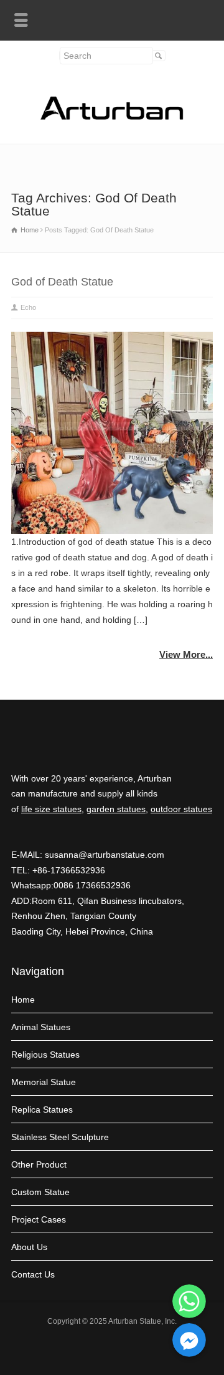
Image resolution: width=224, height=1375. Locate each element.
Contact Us (33, 1274)
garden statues (116, 809)
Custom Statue (40, 1192)
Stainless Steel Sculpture (60, 1137)
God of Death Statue (62, 281)
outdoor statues (181, 809)
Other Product (39, 1164)
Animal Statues (40, 1027)
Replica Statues (42, 1109)
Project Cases (38, 1219)
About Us (29, 1247)
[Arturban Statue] (112, 117)
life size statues (51, 809)
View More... (186, 654)
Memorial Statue (43, 1082)
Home (23, 1000)
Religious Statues (45, 1055)
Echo (28, 307)
